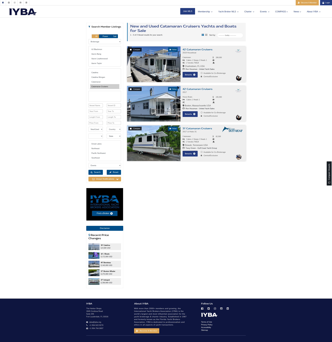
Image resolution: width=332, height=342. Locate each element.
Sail (114, 36)
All (96, 36)
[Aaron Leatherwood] (104, 58)
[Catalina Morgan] (104, 77)
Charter (248, 11)
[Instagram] (15, 2)
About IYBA (313, 11)
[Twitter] (9, 2)
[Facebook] (3, 2)
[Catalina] (104, 72)
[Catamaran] (104, 81)
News (296, 11)
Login (327, 3)
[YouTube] (20, 2)
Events (263, 11)
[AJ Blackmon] (104, 49)
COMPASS (280, 11)
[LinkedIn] (26, 2)
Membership (204, 11)
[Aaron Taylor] (104, 63)
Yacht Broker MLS (227, 11)
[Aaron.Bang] (104, 54)
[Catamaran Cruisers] (104, 86)
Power (105, 36)
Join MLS (187, 11)
